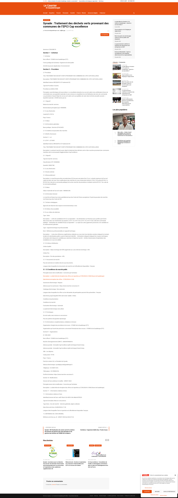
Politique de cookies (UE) (130, 494)
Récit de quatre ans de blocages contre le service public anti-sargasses (95, 1)
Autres (69, 445)
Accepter (147, 491)
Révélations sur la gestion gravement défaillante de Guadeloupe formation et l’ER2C (124, 142)
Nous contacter (120, 494)
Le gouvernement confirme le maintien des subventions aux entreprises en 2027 (122, 45)
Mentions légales (163, 495)
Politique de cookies (154, 494)
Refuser (157, 491)
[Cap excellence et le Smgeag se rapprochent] (117, 76)
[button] (175, 475)
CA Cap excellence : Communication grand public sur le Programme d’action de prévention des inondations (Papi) (98, 463)
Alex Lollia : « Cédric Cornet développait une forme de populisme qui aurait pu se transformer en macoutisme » (125, 133)
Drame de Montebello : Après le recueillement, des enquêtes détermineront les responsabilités (123, 53)
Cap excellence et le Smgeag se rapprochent (70, 1)
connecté (54, 483)
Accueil (91, 494)
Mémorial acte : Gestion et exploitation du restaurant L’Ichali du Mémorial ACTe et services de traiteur (53, 463)
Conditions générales (111, 494)
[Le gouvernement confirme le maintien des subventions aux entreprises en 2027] (117, 91)
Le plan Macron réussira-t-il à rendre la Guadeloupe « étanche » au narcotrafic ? (123, 23)
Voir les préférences (169, 491)
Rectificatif (46, 20)
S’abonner (96, 494)
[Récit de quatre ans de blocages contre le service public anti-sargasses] (117, 83)
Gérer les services (148, 487)
